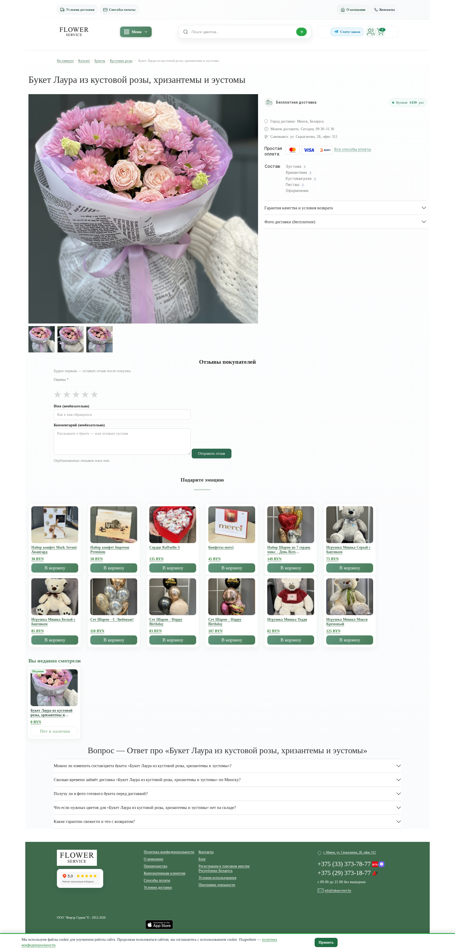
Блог (202, 859)
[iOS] (159, 924)
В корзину (54, 567)
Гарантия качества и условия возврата (298, 208)
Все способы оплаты (352, 149)
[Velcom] (378, 862)
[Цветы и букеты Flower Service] (77, 857)
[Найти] (301, 32)
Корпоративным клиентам (164, 873)
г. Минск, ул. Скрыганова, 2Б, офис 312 (349, 852)
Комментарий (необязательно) (79, 425)
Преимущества (155, 866)
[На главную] (74, 32)
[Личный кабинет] (370, 32)
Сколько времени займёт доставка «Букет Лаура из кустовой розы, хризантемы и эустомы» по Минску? (147, 779)
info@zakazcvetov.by (338, 890)
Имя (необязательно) (71, 406)
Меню (137, 32)
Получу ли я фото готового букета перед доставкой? (101, 793)
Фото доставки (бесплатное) (289, 222)
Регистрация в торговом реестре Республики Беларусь (224, 868)
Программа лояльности (217, 885)
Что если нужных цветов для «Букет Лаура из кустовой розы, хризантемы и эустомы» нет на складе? (145, 807)
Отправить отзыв (211, 454)
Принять (326, 942)
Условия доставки (80, 10)
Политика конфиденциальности (169, 852)
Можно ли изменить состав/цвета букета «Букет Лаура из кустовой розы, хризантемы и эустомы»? (142, 765)
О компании (356, 10)
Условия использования (217, 878)
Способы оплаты (122, 10)
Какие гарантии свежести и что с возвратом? (94, 821)
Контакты (387, 10)
